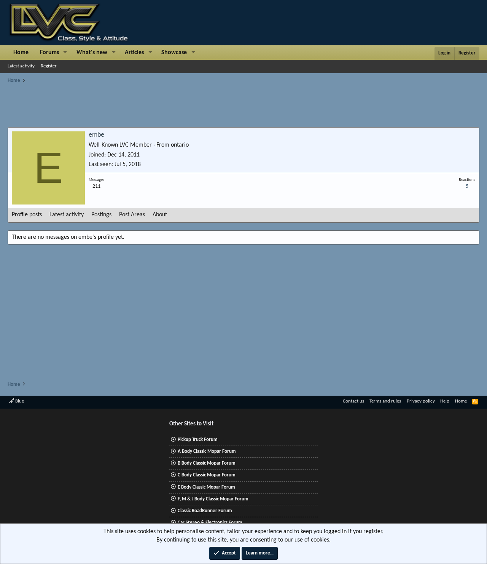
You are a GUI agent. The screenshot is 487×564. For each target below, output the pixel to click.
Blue (19, 401)
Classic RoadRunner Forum (205, 510)
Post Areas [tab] (132, 215)
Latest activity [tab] (66, 215)
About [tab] (160, 215)
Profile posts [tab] (27, 215)
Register (49, 66)
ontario (180, 145)
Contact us (353, 401)
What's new (91, 53)
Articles (134, 53)
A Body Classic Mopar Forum (207, 451)
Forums (49, 53)
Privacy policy (421, 401)
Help (444, 401)
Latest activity (21, 66)
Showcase (174, 53)
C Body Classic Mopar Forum (207, 475)
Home (21, 53)
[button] (65, 52)
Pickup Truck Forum (198, 439)
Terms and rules (385, 401)
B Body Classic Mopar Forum (207, 463)
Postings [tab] (101, 215)
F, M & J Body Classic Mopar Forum (213, 499)
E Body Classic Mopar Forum (206, 487)
